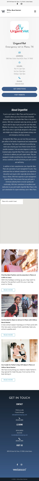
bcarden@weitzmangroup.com (20, 435)
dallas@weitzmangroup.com (19, 414)
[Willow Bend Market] (3, 11)
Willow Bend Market (14, 10)
